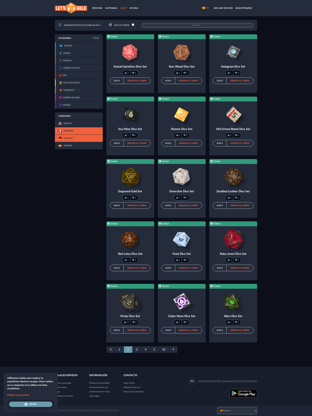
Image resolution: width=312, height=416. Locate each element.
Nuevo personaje (63, 383)
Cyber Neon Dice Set (181, 316)
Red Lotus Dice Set (130, 253)
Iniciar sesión (223, 8)
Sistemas (111, 8)
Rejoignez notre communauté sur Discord (227, 381)
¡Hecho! (33, 404)
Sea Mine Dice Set (130, 129)
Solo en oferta (121, 25)
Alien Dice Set (233, 316)
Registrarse (244, 8)
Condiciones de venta (99, 392)
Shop (123, 8)
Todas (95, 38)
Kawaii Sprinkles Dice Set (130, 66)
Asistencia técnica (132, 387)
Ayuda (134, 8)
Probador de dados (64, 396)
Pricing (97, 8)
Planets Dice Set (181, 129)
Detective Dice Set (181, 191)
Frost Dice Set (182, 253)
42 (163, 349)
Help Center (129, 383)
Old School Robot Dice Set (233, 129)
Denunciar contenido (134, 392)
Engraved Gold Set (130, 191)
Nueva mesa (60, 387)
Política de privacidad (99, 383)
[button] (205, 8)
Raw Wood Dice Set (182, 66)
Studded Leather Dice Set (233, 191)
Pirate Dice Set (130, 316)
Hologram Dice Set (233, 66)
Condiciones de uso (98, 387)
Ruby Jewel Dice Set (233, 253)
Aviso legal (94, 396)
